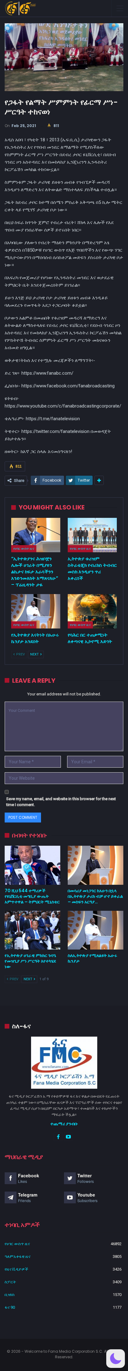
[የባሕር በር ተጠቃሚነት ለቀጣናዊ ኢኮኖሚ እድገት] (92, 611)
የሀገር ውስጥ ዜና (23, 548)
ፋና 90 (10, 1307)
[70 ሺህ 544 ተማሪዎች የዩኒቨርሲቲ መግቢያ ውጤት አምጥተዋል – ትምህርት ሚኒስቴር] (32, 865)
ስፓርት (10, 1282)
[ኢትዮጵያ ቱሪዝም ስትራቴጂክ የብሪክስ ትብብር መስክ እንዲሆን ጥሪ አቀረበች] (92, 535)
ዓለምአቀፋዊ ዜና (17, 1256)
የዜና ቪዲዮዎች (16, 1269)
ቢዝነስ (10, 1294)
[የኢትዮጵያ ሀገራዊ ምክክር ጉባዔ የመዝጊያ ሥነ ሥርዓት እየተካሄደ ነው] (32, 930)
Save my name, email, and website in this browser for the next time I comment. (61, 801)
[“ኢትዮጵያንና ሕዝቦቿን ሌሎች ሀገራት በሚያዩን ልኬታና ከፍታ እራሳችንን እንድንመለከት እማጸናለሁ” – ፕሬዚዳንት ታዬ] (35, 535)
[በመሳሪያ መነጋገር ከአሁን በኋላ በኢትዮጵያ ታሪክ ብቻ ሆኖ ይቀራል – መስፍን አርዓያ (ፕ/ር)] (95, 865)
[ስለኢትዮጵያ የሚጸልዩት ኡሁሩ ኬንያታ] (95, 930)
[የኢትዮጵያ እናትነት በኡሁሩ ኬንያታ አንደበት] (35, 611)
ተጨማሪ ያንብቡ (64, 1124)
